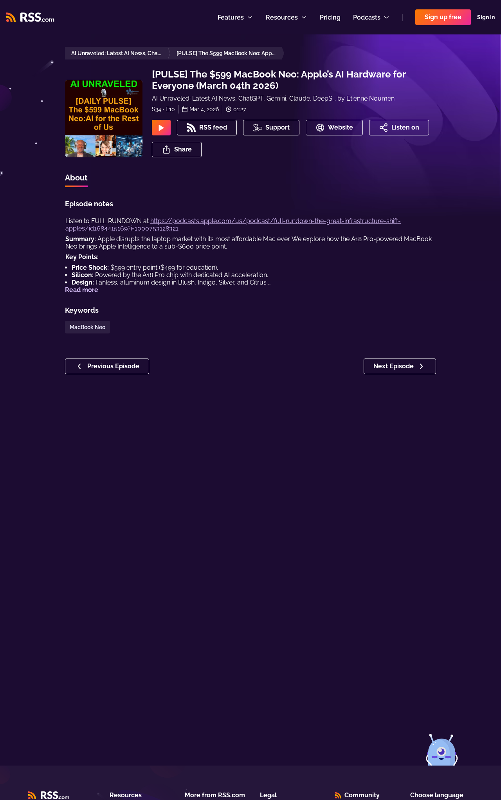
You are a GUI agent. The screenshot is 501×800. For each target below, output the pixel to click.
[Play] (161, 127)
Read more (81, 290)
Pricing (330, 17)
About (76, 177)
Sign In (486, 17)
